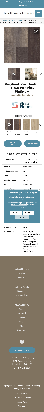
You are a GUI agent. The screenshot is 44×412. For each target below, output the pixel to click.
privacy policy (25, 202)
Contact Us (12, 143)
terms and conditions (19, 205)
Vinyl (13, 20)
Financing (32, 143)
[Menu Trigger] (38, 13)
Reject (28, 212)
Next (40, 73)
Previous (3, 73)
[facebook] (22, 342)
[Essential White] (26, 124)
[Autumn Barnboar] (17, 124)
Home (2, 20)
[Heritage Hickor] (35, 124)
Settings (22, 217)
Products (19, 20)
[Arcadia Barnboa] (9, 124)
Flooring (7, 20)
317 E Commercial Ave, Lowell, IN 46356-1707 (22, 2)
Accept (16, 212)
